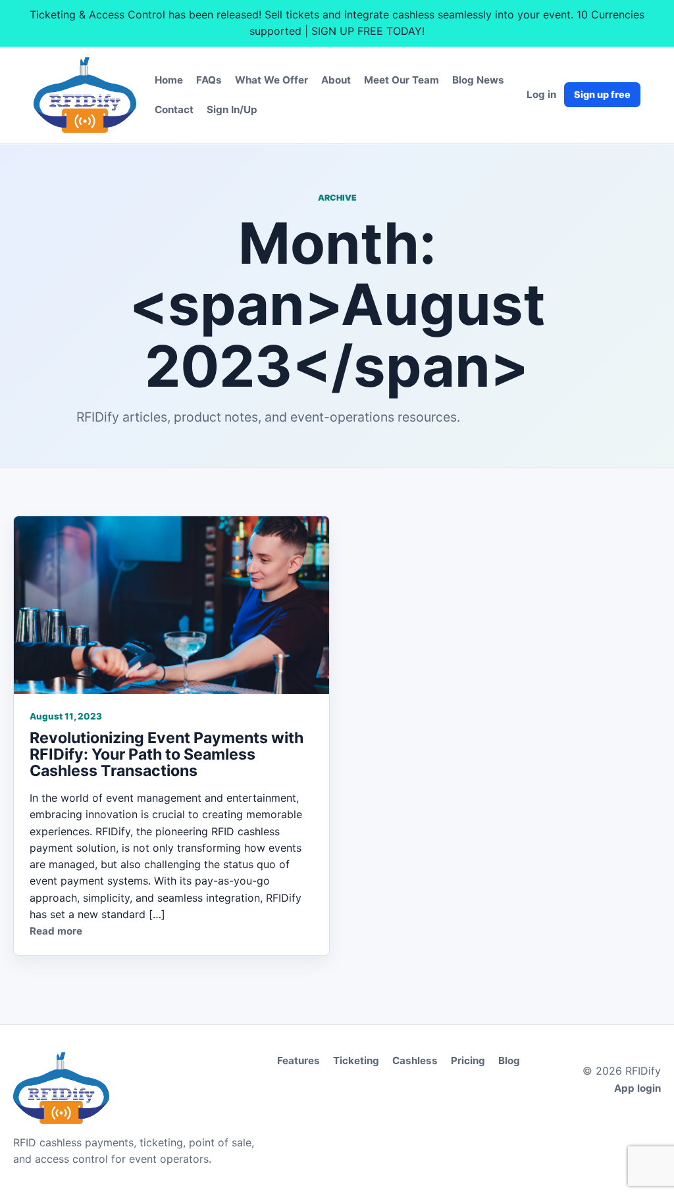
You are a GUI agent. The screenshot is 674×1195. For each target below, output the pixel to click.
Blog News (478, 80)
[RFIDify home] (85, 95)
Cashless (415, 1060)
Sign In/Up (232, 109)
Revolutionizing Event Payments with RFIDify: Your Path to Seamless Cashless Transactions (166, 754)
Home (169, 80)
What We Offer (271, 80)
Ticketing (356, 1060)
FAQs (209, 80)
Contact (174, 109)
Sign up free (602, 94)
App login (637, 1088)
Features (298, 1060)
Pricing (468, 1060)
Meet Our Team (401, 80)
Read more (56, 931)
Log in (541, 94)
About (336, 80)
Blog (509, 1060)
